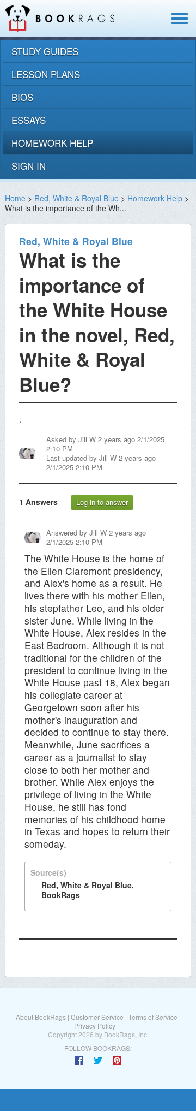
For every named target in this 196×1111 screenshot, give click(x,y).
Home (15, 198)
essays (28, 120)
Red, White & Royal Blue (76, 198)
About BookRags (41, 1016)
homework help (52, 143)
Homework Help (154, 198)
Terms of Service (152, 1016)
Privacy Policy (94, 1025)
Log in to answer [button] (102, 502)
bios (22, 97)
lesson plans (45, 74)
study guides (44, 51)
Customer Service (97, 1016)
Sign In (28, 166)
